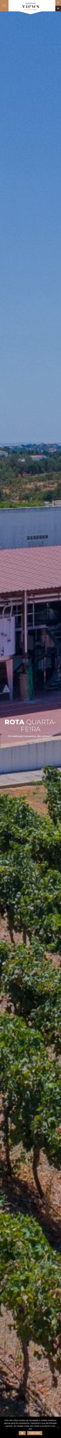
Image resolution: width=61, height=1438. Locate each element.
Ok (22, 1433)
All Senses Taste (30, 6)
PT (58, 3)
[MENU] (4, 5)
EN (58, 8)
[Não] (57, 1427)
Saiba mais (34, 1433)
